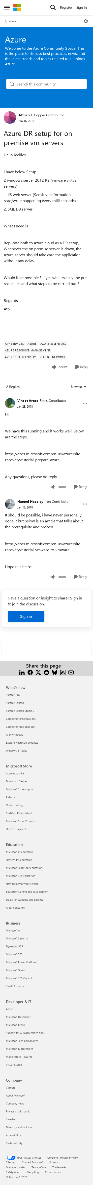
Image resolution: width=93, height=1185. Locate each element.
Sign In (81, 7)
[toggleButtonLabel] (85, 21)
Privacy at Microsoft (18, 1111)
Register (66, 7)
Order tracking (14, 805)
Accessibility (13, 1135)
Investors (11, 1119)
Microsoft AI (13, 930)
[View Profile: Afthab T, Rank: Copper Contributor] (10, 117)
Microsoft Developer (18, 1017)
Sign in (26, 616)
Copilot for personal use (20, 726)
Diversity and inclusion (19, 1127)
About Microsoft (15, 1095)
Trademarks (59, 1167)
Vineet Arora (27, 400)
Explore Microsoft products (22, 742)
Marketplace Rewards (19, 1056)
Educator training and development (27, 891)
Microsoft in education (19, 852)
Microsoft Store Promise (20, 821)
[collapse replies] (46, 396)
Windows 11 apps (16, 750)
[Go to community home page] (17, 7)
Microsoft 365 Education (20, 876)
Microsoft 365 (14, 954)
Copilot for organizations (21, 718)
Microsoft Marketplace (19, 1049)
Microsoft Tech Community (22, 1041)
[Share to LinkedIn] (22, 671)
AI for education (15, 907)
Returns (10, 797)
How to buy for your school (22, 884)
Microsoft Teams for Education (24, 868)
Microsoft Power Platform (21, 962)
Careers (10, 1087)
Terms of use (38, 1167)
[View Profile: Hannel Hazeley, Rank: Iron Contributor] (10, 504)
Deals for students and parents (24, 899)
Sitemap (11, 1162)
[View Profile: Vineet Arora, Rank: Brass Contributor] (10, 403)
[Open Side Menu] (6, 7)
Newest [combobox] (79, 386)
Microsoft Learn (15, 1025)
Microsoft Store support (20, 789)
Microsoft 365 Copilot (19, 978)
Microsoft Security (17, 938)
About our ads (53, 1172)
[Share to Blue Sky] (54, 671)
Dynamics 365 (14, 946)
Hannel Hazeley (30, 501)
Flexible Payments (17, 829)
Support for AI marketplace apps (25, 1033)
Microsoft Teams (16, 970)
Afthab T (26, 115)
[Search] (53, 7)
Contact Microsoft (32, 1162)
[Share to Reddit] (46, 671)
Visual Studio (14, 1064)
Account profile (15, 773)
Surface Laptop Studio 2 (20, 711)
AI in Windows (14, 734)
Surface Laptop (15, 703)
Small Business (15, 986)
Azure (12, 21)
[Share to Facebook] (30, 671)
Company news (15, 1103)
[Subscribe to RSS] (62, 671)
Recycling (33, 1172)
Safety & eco (13, 1172)
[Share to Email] (71, 671)
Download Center (16, 781)
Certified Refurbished (18, 813)
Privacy (53, 1162)
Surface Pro (13, 695)
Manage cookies (16, 1167)
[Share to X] (38, 671)
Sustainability (14, 1143)
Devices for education (19, 860)
